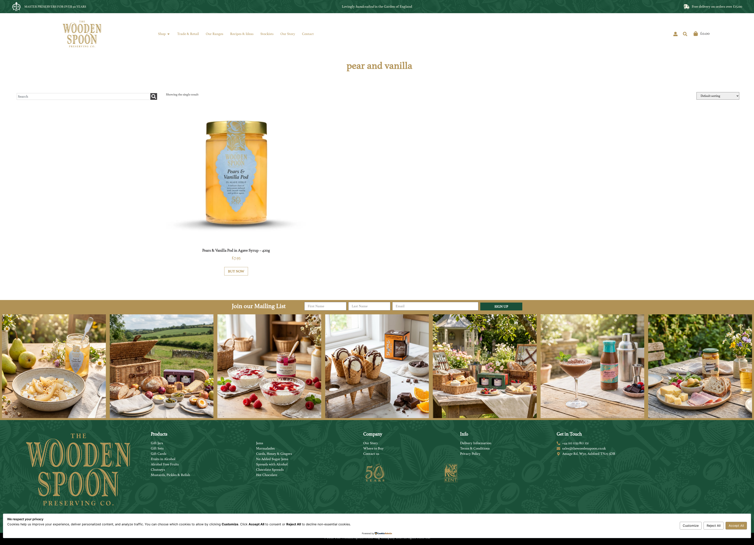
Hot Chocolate (266, 475)
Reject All (714, 526)
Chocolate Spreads (270, 470)
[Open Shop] (168, 34)
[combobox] (83, 96)
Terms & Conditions (475, 448)
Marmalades (265, 448)
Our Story (370, 443)
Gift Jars (157, 443)
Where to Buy (373, 448)
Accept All (736, 526)
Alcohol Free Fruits (165, 464)
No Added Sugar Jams (272, 459)
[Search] (685, 34)
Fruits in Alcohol (163, 459)
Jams (259, 443)
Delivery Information (475, 443)
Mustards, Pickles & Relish (170, 475)
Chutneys (158, 470)
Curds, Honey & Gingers (274, 454)
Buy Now (236, 271)
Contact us (371, 454)
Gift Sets (157, 448)
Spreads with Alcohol (272, 464)
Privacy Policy (470, 454)
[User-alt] (675, 34)
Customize (691, 526)
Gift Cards (158, 454)
